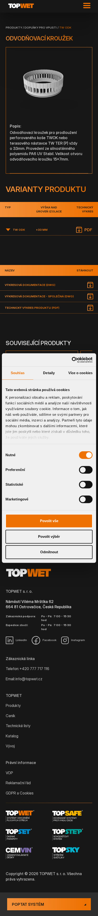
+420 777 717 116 (34, 668)
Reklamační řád (18, 782)
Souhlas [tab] (17, 373)
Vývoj (10, 746)
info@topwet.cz (28, 678)
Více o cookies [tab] (80, 373)
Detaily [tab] (49, 373)
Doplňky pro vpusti (40, 27)
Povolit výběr (49, 536)
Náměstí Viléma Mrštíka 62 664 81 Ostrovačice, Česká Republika (38, 604)
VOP (9, 772)
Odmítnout (49, 552)
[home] (22, 5)
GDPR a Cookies (20, 793)
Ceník (10, 715)
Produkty (14, 27)
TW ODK (65, 27)
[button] (85, 5)
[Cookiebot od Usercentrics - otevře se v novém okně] (72, 360)
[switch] (86, 470)
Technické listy (18, 725)
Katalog (12, 736)
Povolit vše (49, 521)
